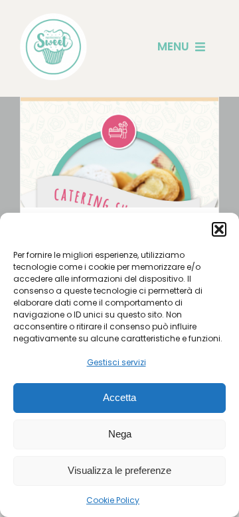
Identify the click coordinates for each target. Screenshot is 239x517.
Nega (119, 433)
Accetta (119, 397)
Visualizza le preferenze (119, 470)
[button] (219, 229)
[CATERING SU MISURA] (119, 196)
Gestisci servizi (116, 362)
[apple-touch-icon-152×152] (53, 18)
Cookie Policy (112, 500)
